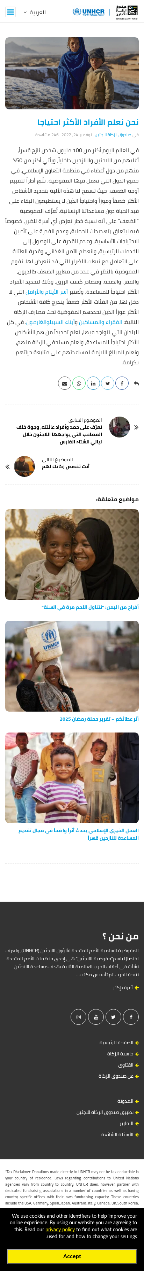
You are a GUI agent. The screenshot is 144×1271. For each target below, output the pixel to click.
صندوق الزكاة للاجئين (113, 135)
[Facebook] (131, 1017)
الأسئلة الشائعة (117, 1134)
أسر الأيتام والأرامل (47, 291)
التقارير (127, 1123)
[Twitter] (113, 1017)
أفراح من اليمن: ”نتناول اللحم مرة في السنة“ (90, 607)
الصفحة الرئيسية (117, 1042)
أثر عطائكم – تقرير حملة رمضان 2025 (99, 718)
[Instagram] (78, 1017)
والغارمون (38, 322)
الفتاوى (126, 1064)
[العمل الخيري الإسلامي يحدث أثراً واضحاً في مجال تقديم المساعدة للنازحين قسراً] (72, 778)
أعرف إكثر (123, 987)
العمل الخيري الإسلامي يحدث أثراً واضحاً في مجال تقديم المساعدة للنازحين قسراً (79, 834)
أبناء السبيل (62, 322)
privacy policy (60, 1229)
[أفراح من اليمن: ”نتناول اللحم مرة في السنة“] (72, 554)
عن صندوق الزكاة (116, 1075)
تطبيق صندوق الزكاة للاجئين (105, 1112)
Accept (72, 1256)
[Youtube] (96, 1017)
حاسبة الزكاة (120, 1053)
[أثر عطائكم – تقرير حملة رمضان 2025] (72, 666)
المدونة (125, 1101)
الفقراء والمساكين (100, 322)
